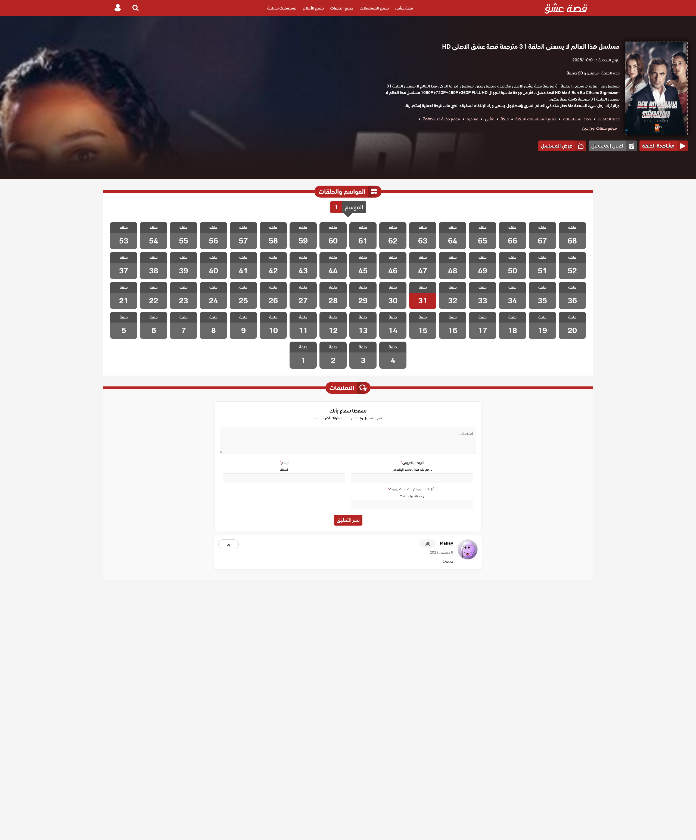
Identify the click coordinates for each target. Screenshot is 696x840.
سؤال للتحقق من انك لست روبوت (412, 489)
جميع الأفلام (313, 8)
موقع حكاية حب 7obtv (441, 119)
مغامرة (472, 119)
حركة (505, 119)
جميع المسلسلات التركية (535, 119)
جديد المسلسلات (577, 119)
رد (228, 544)
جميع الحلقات (341, 8)
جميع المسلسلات (374, 8)
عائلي (489, 119)
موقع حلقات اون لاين (599, 128)
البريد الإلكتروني (412, 462)
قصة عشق (404, 8)
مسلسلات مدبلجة (281, 8)
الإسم (284, 462)
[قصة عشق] (566, 8)
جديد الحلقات (609, 119)
